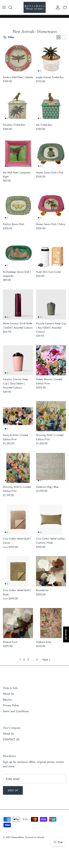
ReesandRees (17, 837)
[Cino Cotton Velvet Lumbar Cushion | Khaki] (51, 520)
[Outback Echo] (51, 623)
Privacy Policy (11, 705)
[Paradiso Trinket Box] (18, 106)
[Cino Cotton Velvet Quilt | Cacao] (18, 520)
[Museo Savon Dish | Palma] (51, 205)
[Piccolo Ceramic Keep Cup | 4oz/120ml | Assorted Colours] (51, 304)
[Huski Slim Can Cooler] (51, 253)
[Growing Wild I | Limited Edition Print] (51, 416)
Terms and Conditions (16, 711)
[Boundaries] (51, 571)
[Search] (12, 7)
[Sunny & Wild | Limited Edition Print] (18, 416)
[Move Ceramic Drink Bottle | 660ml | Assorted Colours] (18, 304)
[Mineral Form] (18, 623)
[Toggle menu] (4, 7)
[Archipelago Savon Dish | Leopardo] (18, 253)
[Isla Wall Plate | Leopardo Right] (18, 153)
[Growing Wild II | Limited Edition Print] (18, 468)
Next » (46, 660)
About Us (8, 694)
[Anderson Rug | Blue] (51, 468)
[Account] (57, 7)
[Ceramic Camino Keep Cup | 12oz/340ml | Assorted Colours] (18, 360)
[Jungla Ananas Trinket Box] (51, 58)
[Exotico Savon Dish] (18, 205)
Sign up (13, 790)
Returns (7, 700)
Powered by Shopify (34, 837)
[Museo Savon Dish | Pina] (51, 153)
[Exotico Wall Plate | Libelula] (18, 58)
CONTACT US (11, 739)
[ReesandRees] (35, 7)
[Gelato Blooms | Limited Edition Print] (51, 360)
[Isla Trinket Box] (51, 106)
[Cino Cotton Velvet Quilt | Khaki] (18, 571)
